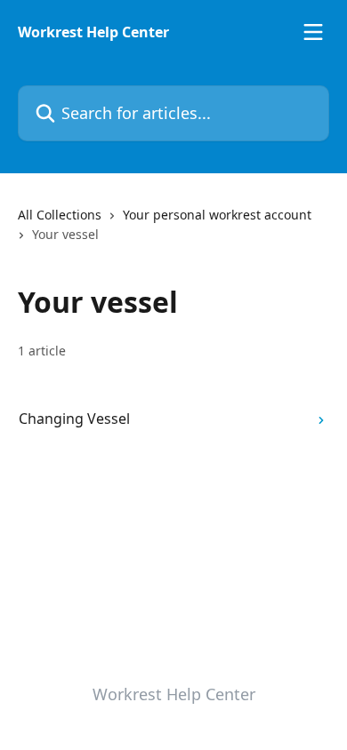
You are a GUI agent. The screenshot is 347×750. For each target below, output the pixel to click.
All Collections (59, 214)
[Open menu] (313, 32)
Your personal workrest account (217, 214)
